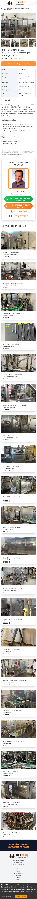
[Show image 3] (24, 43)
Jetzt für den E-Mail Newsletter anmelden (19, 845)
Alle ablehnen (6, 896)
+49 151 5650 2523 (20, 211)
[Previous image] (3, 25)
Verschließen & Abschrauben (21, 8)
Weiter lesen (29, 891)
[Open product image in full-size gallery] (18, 25)
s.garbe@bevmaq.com (20, 216)
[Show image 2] (15, 43)
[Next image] (34, 25)
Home (2, 8)
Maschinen (9, 8)
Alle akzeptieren (20, 896)
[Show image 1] (5, 43)
